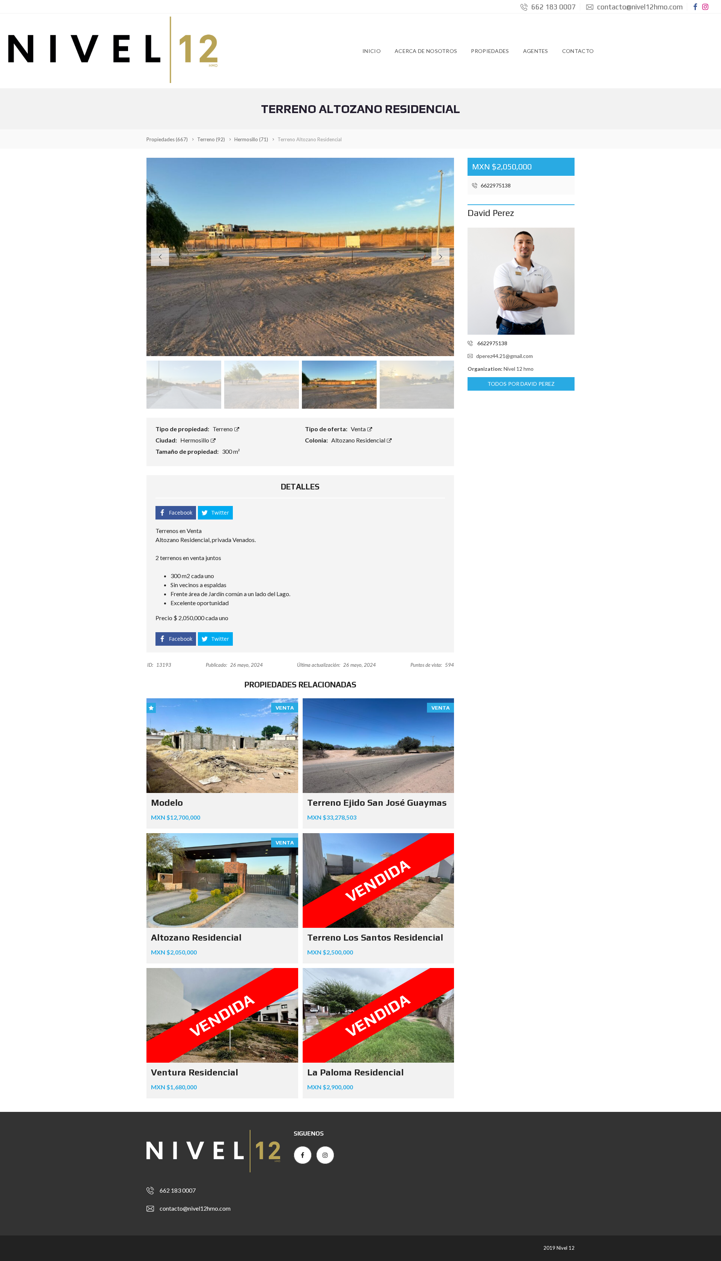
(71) (251, 139)
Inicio (371, 51)
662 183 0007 (553, 7)
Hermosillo (195, 440)
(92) (211, 139)
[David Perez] (521, 281)
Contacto (578, 51)
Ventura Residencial (194, 1072)
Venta (359, 428)
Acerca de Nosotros (426, 51)
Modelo (167, 802)
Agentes (535, 51)
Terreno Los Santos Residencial (375, 937)
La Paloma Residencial (355, 1072)
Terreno (223, 428)
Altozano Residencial (358, 440)
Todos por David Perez (521, 384)
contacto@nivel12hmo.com (639, 7)
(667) (167, 139)
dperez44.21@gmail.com (504, 356)
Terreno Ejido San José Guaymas (377, 802)
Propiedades (490, 51)
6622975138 (495, 185)
